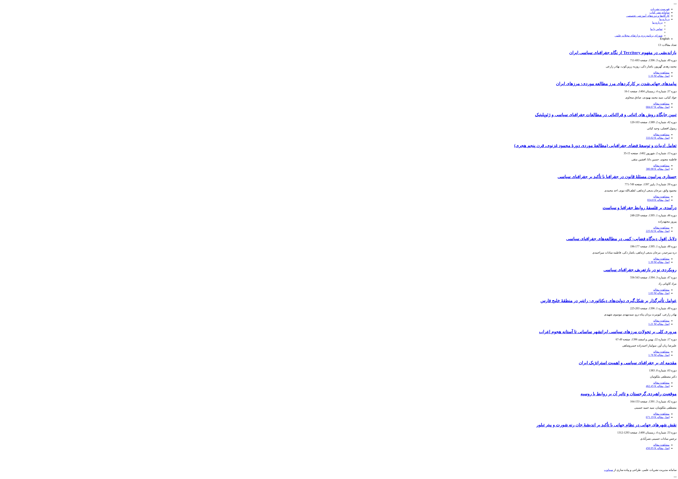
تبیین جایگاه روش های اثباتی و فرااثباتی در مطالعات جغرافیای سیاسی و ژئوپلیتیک (606, 114)
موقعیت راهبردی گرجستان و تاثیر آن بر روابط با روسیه (629, 393)
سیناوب (608, 469)
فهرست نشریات (660, 9)
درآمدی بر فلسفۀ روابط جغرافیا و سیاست (640, 207)
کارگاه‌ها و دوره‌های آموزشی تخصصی (648, 15)
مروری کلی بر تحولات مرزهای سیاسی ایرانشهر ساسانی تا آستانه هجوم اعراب (608, 331)
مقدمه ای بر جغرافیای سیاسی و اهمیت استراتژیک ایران (628, 362)
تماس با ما (656, 29)
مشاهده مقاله (661, 72)
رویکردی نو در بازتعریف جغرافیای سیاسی (640, 269)
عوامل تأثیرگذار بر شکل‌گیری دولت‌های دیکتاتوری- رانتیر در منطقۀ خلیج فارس (608, 300)
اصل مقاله (659, 75)
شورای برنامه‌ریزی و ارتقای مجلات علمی (638, 35)
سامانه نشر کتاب (660, 12)
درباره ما (664, 19)
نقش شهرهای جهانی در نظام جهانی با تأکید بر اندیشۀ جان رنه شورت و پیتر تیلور (607, 425)
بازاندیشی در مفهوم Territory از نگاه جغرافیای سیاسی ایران (623, 52)
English (665, 38)
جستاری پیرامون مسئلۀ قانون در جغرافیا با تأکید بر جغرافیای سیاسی (617, 176)
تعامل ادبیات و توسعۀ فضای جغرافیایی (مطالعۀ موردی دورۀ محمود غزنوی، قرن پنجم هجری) (595, 145)
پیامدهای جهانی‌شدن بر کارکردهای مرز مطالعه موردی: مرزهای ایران (616, 83)
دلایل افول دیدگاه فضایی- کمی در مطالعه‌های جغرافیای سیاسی (621, 238)
